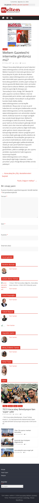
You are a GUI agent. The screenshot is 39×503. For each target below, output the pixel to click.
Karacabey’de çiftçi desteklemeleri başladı (16, 174)
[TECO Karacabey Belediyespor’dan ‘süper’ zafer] (19, 385)
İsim (3, 224)
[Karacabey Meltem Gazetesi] (3, 18)
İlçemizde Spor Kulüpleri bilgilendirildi (22, 441)
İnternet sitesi (6, 246)
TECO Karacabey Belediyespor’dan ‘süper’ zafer (19, 410)
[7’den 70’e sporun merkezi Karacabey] (7, 429)
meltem (16, 63)
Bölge (5, 406)
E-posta (4, 235)
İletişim (3, 475)
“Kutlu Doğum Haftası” (27, 181)
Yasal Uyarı (4, 472)
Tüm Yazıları (13, 269)
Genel (5, 49)
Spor (15, 406)
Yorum (4, 196)
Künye (3, 469)
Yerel (20, 406)
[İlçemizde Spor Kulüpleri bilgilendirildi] (7, 439)
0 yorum (23, 63)
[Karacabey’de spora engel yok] (7, 449)
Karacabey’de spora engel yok (23, 450)
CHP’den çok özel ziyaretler (20, 5)
